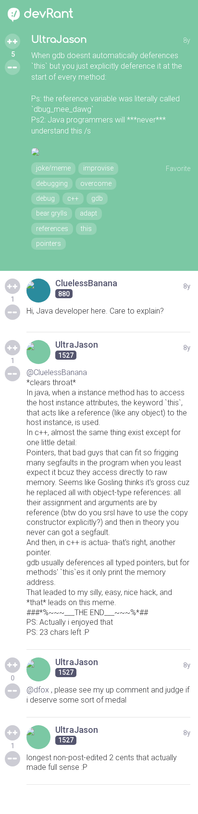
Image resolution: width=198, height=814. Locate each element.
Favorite (178, 168)
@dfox (37, 689)
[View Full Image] (110, 152)
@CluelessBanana (56, 372)
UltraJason (59, 39)
